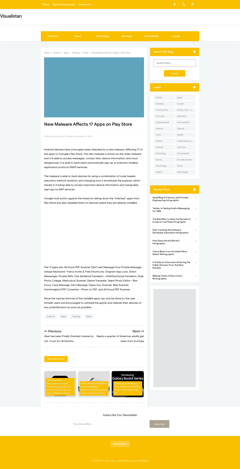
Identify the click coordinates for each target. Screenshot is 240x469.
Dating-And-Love (185, 110)
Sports (159, 159)
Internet (159, 147)
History (159, 141)
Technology (102, 36)
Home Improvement (186, 141)
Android (51, 316)
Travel (180, 165)
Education (182, 116)
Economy (160, 116)
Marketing (160, 153)
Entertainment (162, 122)
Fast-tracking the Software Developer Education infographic (170, 231)
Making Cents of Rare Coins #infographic (167, 277)
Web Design (182, 172)
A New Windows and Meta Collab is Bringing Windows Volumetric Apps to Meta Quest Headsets (93, 388)
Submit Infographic (64, 4)
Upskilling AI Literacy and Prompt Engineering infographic (170, 199)
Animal (159, 97)
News (78, 36)
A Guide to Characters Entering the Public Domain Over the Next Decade (171, 265)
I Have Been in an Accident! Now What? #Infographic (169, 253)
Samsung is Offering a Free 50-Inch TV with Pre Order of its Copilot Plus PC (126, 388)
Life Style (181, 147)
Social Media (151, 36)
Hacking (76, 316)
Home (45, 4)
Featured (53, 36)
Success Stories (184, 159)
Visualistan (123, 461)
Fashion (159, 128)
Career (180, 103)
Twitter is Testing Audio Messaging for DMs (171, 210)
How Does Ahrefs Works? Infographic (166, 242)
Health (176, 36)
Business (127, 36)
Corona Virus (162, 110)
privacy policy (120, 444)
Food (158, 134)
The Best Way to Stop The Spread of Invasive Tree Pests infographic (171, 220)
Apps (63, 316)
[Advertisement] (94, 231)
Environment (183, 122)
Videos (159, 172)
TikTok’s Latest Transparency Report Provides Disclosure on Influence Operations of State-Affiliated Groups (59, 386)
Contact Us (84, 4)
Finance (180, 128)
